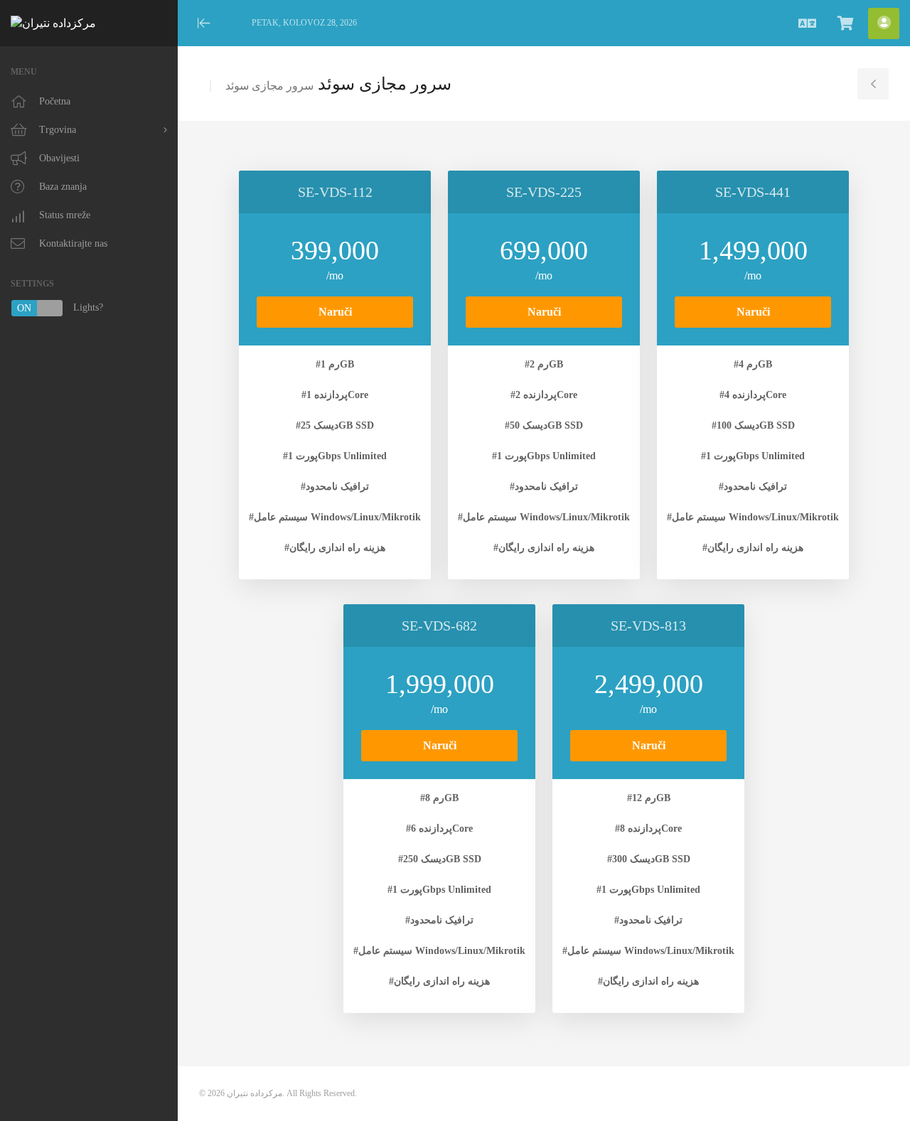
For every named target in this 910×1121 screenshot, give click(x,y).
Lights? (60, 307)
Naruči (335, 312)
